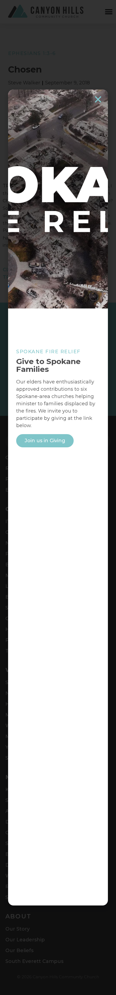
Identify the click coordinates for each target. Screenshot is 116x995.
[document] (58, 497)
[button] (98, 99)
